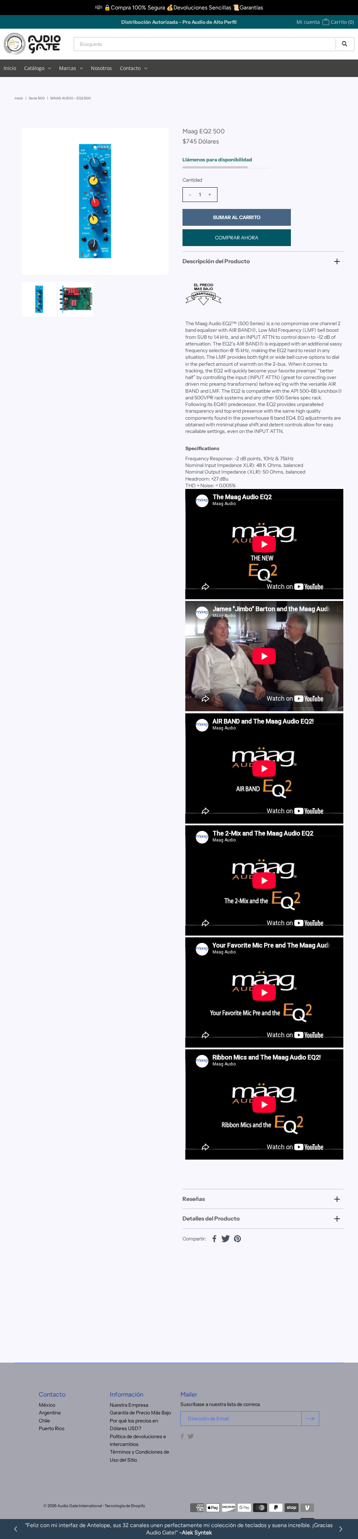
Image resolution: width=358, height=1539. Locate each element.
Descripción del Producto (216, 261)
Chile (44, 1421)
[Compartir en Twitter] (226, 1238)
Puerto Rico (51, 1428)
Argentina (49, 1412)
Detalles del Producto (211, 1218)
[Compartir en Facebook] (214, 1238)
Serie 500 (37, 98)
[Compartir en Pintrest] (237, 1238)
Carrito (341, 22)
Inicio (9, 68)
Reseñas (193, 1198)
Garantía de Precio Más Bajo (140, 1412)
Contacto (130, 68)
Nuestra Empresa (129, 1405)
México (47, 1405)
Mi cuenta (308, 22)
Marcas (67, 68)
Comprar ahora (236, 238)
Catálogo (34, 68)
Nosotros (101, 68)
